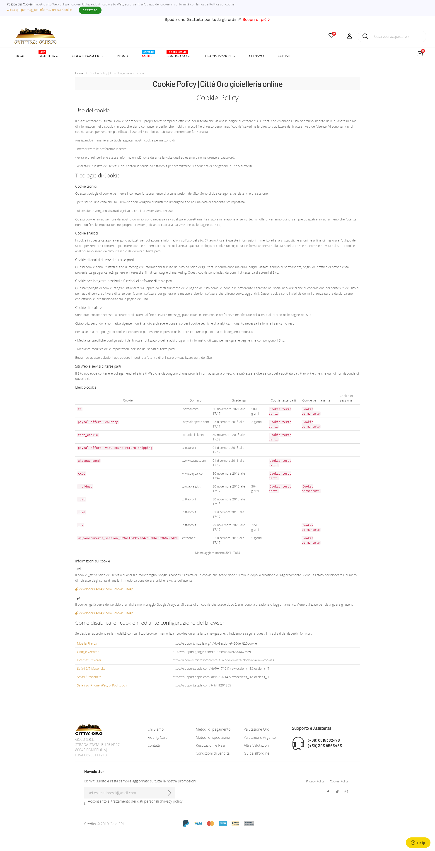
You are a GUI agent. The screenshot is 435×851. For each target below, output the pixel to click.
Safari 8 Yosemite (89, 677)
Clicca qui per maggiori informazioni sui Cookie (39, 9)
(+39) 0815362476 (324, 740)
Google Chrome (88, 652)
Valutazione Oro (256, 729)
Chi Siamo (155, 729)
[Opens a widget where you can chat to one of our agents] (418, 843)
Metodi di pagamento (213, 729)
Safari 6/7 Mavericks (91, 668)
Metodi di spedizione (213, 737)
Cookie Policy (339, 781)
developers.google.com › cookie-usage (105, 589)
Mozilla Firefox (87, 643)
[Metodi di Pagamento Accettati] (217, 823)
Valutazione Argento (260, 737)
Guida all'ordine (256, 753)
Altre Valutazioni (257, 745)
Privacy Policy (315, 781)
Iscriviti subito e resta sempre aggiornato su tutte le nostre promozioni (140, 781)
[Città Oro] (35, 35)
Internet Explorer (89, 660)
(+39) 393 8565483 (325, 745)
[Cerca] (365, 37)
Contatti (153, 745)
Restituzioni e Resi (210, 745)
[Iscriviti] (169, 792)
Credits (90, 823)
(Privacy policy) (171, 801)
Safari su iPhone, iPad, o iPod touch (102, 685)
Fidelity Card (157, 737)
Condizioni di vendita (213, 753)
